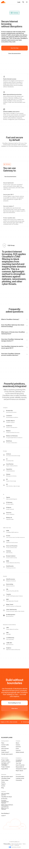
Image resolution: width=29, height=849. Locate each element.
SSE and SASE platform (5, 794)
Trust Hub (18, 763)
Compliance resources (19, 760)
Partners (3, 746)
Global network (20, 752)
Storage (5, 451)
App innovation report (7, 776)
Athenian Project (5, 762)
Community (19, 780)
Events (3, 786)
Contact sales (5, 745)
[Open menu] (26, 2)
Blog (2, 787)
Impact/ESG (4, 768)
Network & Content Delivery (9, 624)
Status (3, 782)
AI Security (4, 798)
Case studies (4, 780)
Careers (18, 745)
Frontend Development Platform (5, 802)
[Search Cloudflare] (23, 2)
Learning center (20, 778)
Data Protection (20, 765)
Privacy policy (7, 843)
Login (18, 2)
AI (3, 494)
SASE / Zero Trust (7, 527)
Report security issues (16, 843)
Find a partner (5, 748)
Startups (3, 750)
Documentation (20, 776)
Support (3, 784)
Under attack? (5, 752)
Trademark (16, 845)
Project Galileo (5, 760)
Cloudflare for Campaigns (5, 764)
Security (5, 576)
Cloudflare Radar (5, 778)
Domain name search (7, 754)
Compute (5, 407)
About (17, 743)
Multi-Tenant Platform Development (7, 805)
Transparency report (21, 768)
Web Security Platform (5, 808)
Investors (18, 746)
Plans (2, 743)
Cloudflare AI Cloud (6, 796)
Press (17, 748)
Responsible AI (20, 767)
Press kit (18, 750)
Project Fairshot (5, 767)
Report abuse (19, 770)
